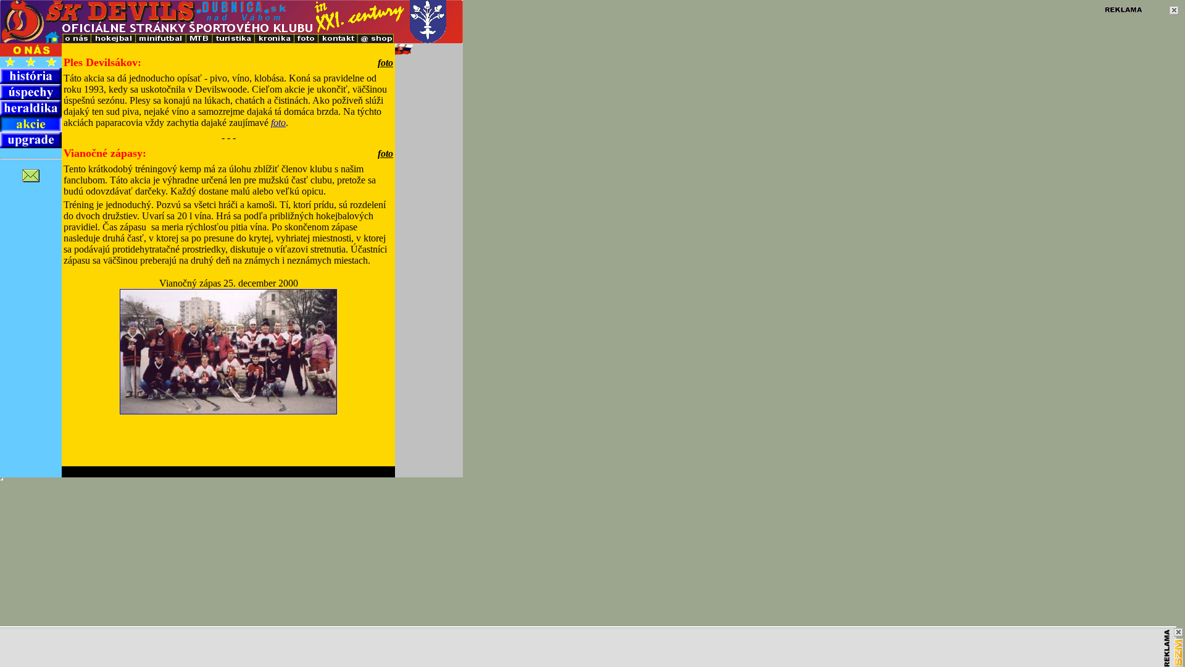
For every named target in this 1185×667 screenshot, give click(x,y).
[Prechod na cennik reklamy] (1167, 648)
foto (278, 122)
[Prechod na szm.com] (1178, 653)
